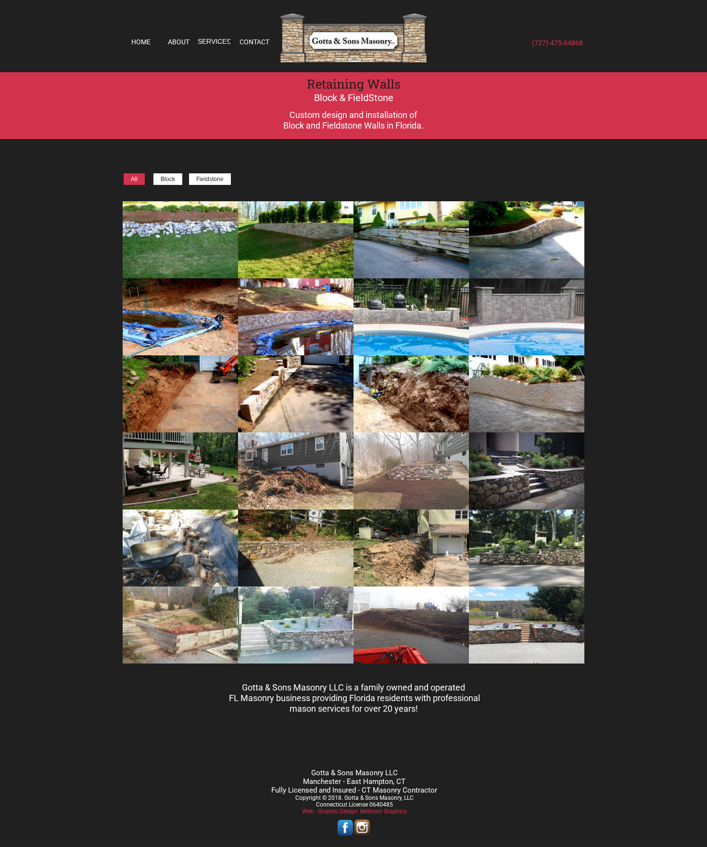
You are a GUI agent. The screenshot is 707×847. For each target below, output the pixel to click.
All (134, 179)
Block (168, 179)
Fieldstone (210, 179)
